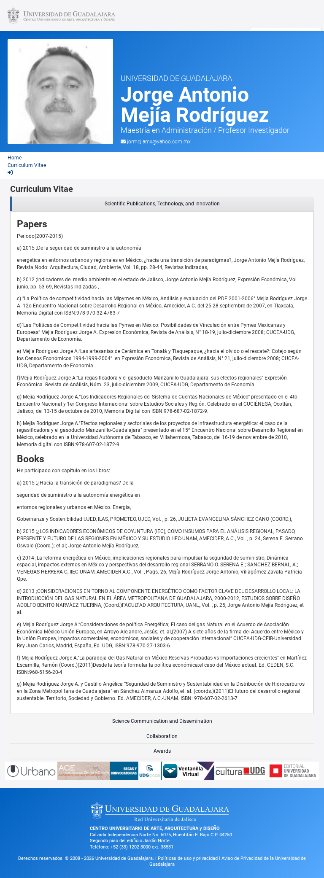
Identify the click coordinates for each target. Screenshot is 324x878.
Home (15, 158)
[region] (162, 204)
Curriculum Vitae (27, 165)
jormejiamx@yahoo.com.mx (159, 142)
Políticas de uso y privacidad (188, 858)
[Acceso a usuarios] (10, 172)
